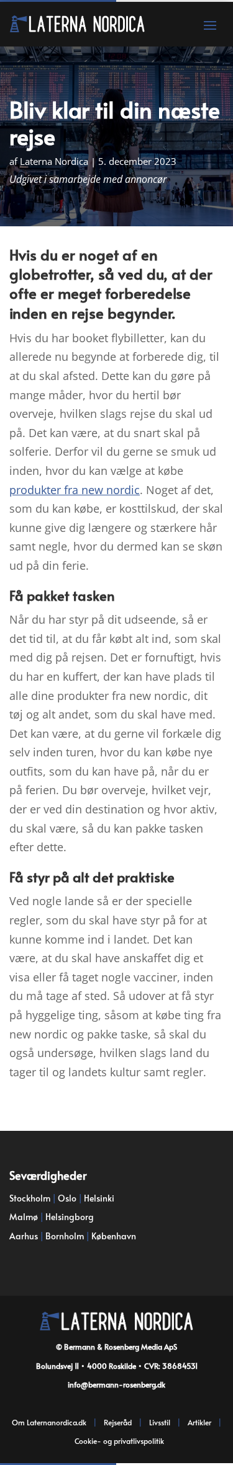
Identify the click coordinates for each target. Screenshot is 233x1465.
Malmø (23, 1217)
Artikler (199, 1422)
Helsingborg (69, 1217)
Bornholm (64, 1236)
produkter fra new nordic (74, 489)
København (113, 1236)
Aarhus (23, 1236)
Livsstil (159, 1422)
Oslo (67, 1198)
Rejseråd (118, 1422)
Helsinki (99, 1198)
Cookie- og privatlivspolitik (119, 1441)
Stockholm (29, 1198)
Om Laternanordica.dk (49, 1422)
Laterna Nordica (54, 161)
